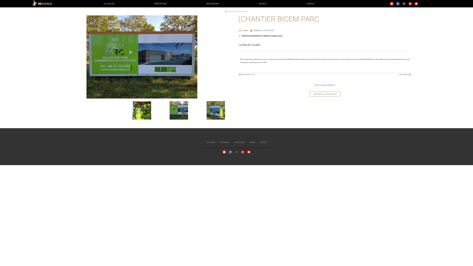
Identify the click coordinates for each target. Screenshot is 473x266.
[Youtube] (416, 4)
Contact (310, 4)
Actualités (109, 4)
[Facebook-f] (398, 4)
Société (262, 4)
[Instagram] (404, 4)
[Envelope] (392, 4)
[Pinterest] (410, 4)
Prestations (160, 4)
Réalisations (212, 4)
